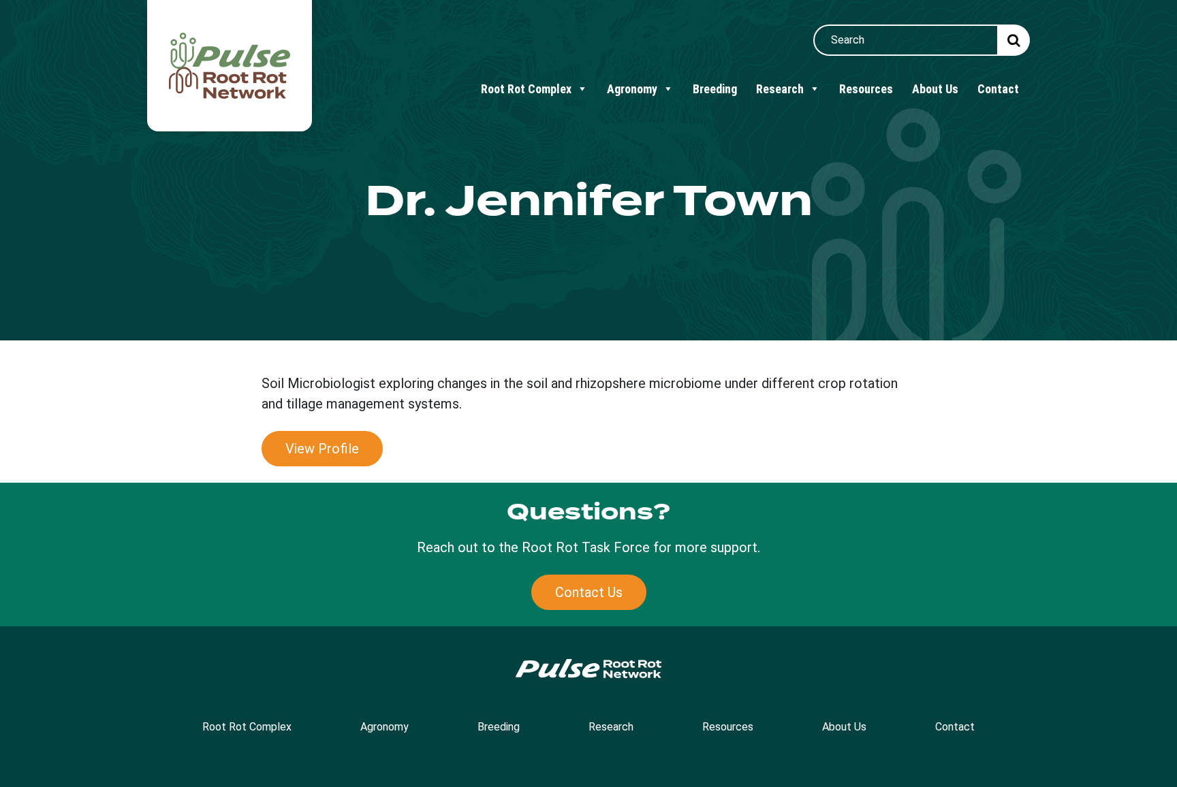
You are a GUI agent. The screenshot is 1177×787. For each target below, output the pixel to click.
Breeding (715, 89)
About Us (935, 89)
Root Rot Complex (526, 89)
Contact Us (589, 592)
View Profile (322, 448)
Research (780, 89)
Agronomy (632, 89)
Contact (998, 89)
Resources (866, 89)
